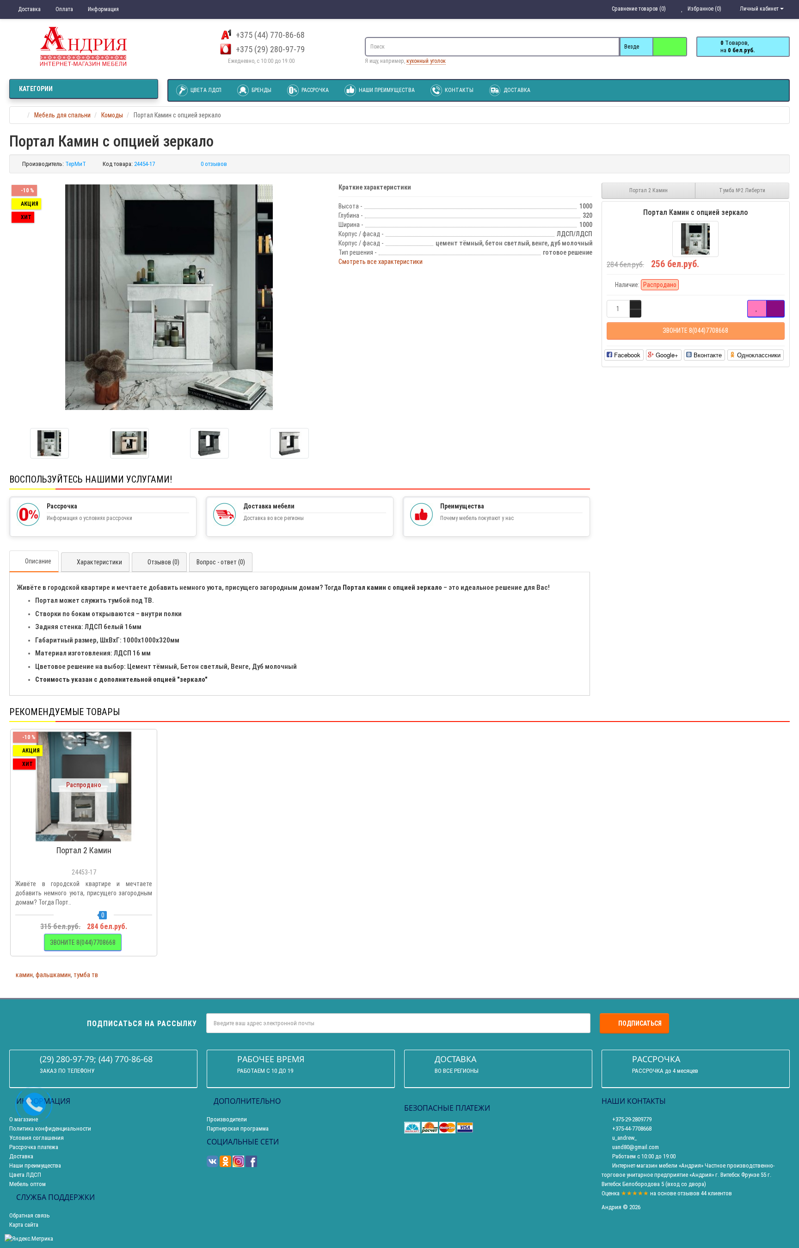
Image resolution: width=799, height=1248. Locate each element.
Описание (38, 561)
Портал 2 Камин (648, 190)
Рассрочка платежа (33, 1147)
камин (24, 975)
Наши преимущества (386, 90)
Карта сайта (23, 1224)
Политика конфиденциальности (50, 1128)
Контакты (458, 90)
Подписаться (640, 1023)
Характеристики (99, 562)
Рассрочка (314, 90)
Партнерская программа (238, 1128)
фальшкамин (53, 975)
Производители (227, 1119)
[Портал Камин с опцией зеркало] (169, 297)
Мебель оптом (27, 1184)
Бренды (260, 90)
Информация (102, 9)
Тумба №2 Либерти (742, 190)
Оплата (63, 9)
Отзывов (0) (163, 562)
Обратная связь (29, 1215)
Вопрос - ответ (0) (221, 562)
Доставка (29, 9)
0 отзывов (214, 163)
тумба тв (86, 975)
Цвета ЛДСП (205, 90)
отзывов (688, 1193)
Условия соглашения (36, 1137)
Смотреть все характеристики (380, 261)
